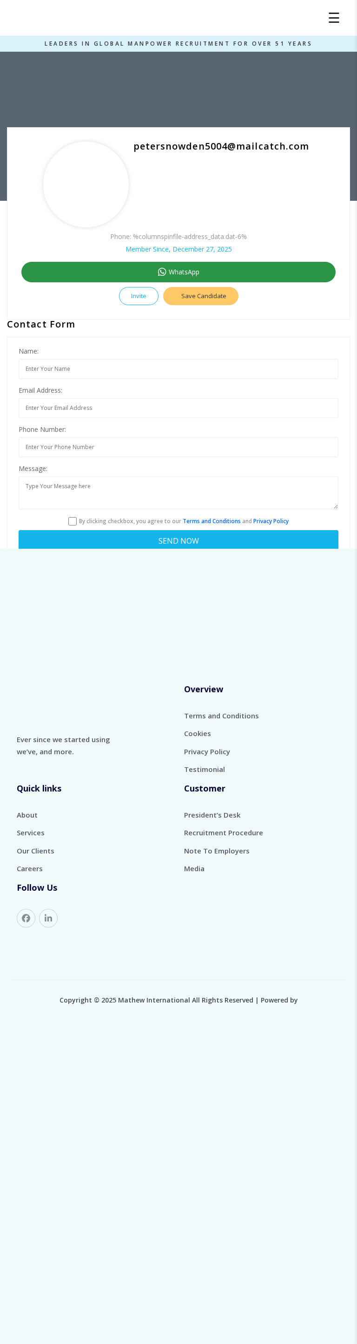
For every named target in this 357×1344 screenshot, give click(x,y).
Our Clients (35, 850)
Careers (30, 868)
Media (194, 868)
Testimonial (204, 769)
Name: (29, 351)
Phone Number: (42, 429)
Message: (33, 468)
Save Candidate (203, 296)
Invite (138, 296)
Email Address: (40, 390)
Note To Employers (217, 850)
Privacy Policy (271, 521)
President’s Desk (212, 814)
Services (31, 832)
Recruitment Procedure (223, 832)
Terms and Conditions (212, 521)
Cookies (197, 733)
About (27, 814)
